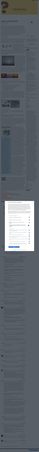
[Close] (32, 202)
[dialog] (19, 226)
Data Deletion (15, 249)
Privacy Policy (23, 249)
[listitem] (19, 215)
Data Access (19, 249)
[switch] (29, 217)
